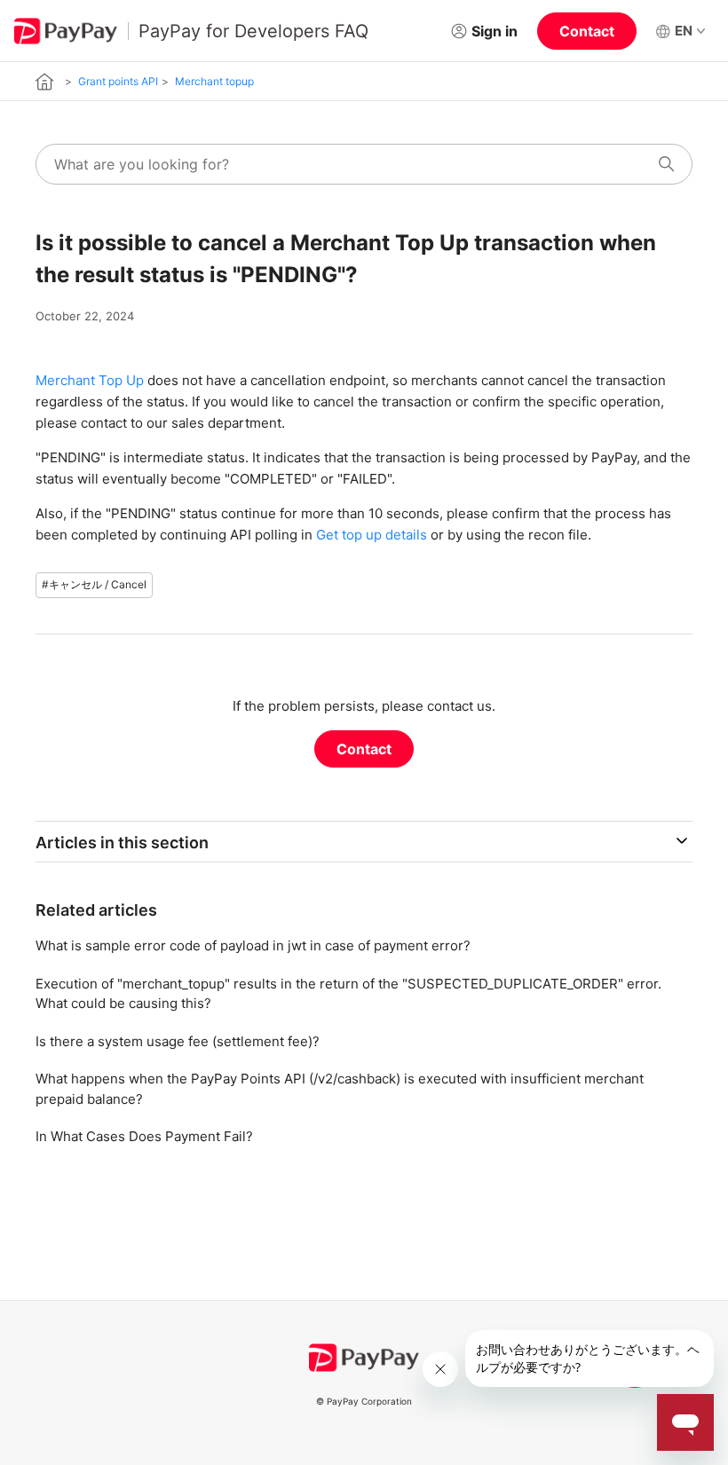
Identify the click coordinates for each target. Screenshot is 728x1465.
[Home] (45, 81)
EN (683, 30)
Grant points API (118, 81)
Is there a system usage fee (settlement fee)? (178, 1041)
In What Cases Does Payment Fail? (144, 1136)
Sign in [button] (494, 31)
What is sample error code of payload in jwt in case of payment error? (253, 945)
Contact (586, 31)
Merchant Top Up (90, 380)
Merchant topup (214, 81)
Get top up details (371, 534)
